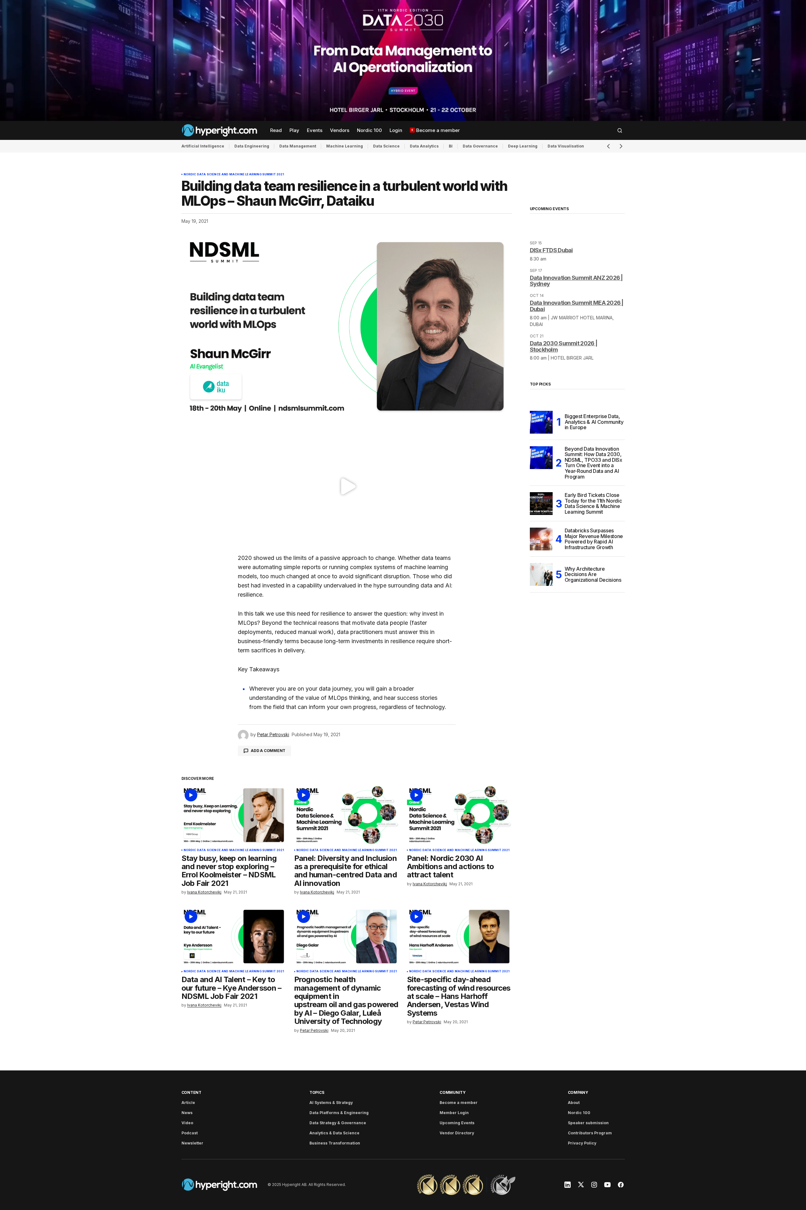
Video (187, 1122)
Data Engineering (251, 146)
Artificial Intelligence (202, 146)
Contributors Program (590, 1133)
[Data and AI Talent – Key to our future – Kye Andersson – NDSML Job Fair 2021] (234, 936)
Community (453, 1092)
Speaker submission (588, 1122)
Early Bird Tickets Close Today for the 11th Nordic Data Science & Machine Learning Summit (593, 503)
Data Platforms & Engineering (339, 1112)
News (187, 1112)
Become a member (459, 1102)
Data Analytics (424, 146)
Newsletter (192, 1143)
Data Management (297, 146)
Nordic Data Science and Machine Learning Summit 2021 (234, 174)
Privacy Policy (582, 1143)
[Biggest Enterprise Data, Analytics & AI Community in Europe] (541, 422)
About (574, 1102)
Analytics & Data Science (334, 1133)
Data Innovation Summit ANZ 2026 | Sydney (576, 280)
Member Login (454, 1112)
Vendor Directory (457, 1133)
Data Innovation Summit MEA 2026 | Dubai (577, 305)
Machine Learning (344, 146)
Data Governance (480, 146)
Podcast (189, 1133)
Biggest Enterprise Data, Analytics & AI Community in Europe (594, 421)
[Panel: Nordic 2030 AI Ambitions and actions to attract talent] (459, 815)
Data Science (386, 146)
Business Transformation (334, 1143)
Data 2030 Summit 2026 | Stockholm (563, 346)
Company (578, 1092)
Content (191, 1092)
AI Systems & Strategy (331, 1102)
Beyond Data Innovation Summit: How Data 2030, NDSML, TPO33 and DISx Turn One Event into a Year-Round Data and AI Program (593, 463)
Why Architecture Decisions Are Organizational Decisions (593, 574)
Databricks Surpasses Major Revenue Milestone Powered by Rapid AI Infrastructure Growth (594, 539)
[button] (620, 130)
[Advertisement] (403, 60)
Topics (316, 1092)
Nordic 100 (579, 1112)
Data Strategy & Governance (337, 1122)
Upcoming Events (457, 1122)
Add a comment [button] (268, 750)
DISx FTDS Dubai (551, 250)
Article (188, 1102)
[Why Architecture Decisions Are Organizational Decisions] (541, 574)
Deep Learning (522, 146)
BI (451, 146)
